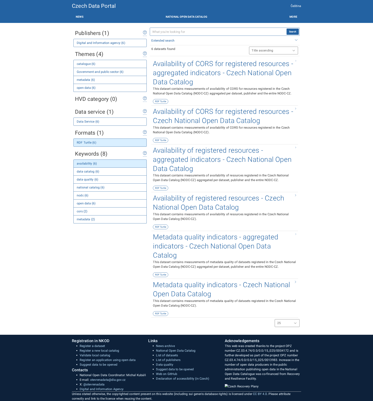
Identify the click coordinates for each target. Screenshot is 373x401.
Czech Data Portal (94, 6)
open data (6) (86, 88)
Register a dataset (92, 346)
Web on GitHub (166, 374)
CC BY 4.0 (260, 394)
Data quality (164, 364)
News (80, 16)
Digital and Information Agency (102, 389)
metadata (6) (86, 80)
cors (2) (82, 211)
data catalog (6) (88, 171)
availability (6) (87, 163)
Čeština (296, 6)
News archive (165, 346)
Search (292, 31)
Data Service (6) (88, 121)
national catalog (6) (91, 187)
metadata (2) (86, 219)
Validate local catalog (95, 355)
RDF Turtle (160, 101)
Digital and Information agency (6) (101, 43)
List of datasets (167, 355)
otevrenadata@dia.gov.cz (108, 380)
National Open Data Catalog (175, 350)
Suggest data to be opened (98, 364)
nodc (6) (83, 195)
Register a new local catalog (99, 350)
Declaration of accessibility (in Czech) (182, 378)
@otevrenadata (94, 384)
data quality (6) (87, 179)
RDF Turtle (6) (86, 142)
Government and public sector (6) (100, 72)
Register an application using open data (108, 360)
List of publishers (168, 360)
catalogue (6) (86, 64)
